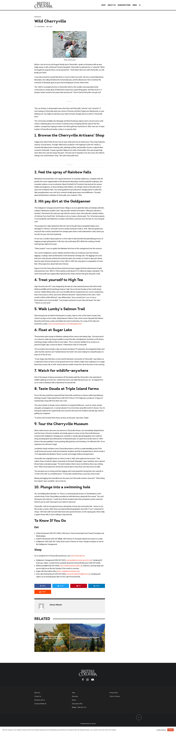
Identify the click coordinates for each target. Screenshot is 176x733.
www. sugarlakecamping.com (68, 571)
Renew (74, 700)
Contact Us (37, 696)
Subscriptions (124, 5)
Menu (135, 5)
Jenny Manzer (41, 26)
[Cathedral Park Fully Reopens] (87, 638)
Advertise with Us (39, 700)
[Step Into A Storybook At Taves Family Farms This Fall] (52, 638)
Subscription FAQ (77, 704)
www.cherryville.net (77, 556)
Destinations (37, 16)
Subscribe (75, 696)
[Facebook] (83, 679)
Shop (103, 5)
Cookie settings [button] (161, 730)
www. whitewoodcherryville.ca (71, 566)
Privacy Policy (114, 692)
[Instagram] (87, 679)
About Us (111, 5)
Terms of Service (115, 696)
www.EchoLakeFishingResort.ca (78, 574)
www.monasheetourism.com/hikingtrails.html (65, 324)
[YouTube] (92, 679)
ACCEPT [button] (170, 730)
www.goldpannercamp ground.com (79, 560)
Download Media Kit (40, 704)
